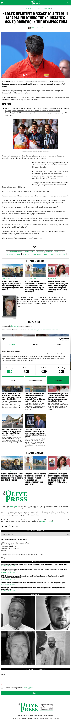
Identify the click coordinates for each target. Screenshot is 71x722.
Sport (39, 8)
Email (3, 675)
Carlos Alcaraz (29, 251)
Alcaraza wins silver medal (14, 251)
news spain (40, 251)
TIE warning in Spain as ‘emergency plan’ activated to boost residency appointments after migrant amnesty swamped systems (35, 433)
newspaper (49, 251)
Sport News (23, 238)
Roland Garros (37, 254)
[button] (68, 534)
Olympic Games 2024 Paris (13, 254)
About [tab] (59, 344)
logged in (14, 326)
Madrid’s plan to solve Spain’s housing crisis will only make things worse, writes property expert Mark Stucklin (12, 285)
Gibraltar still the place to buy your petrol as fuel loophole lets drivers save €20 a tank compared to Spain (12, 432)
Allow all (58, 380)
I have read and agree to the (18, 688)
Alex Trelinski (38, 28)
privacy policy (28, 688)
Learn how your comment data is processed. (45, 330)
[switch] (26, 371)
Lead (34, 8)
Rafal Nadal (26, 254)
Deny (13, 380)
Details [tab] (35, 344)
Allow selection (35, 380)
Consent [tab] (12, 344)
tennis (51, 254)
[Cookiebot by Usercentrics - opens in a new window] (61, 339)
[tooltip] (18, 306)
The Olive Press (61, 254)
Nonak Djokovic (59, 251)
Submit (35, 693)
